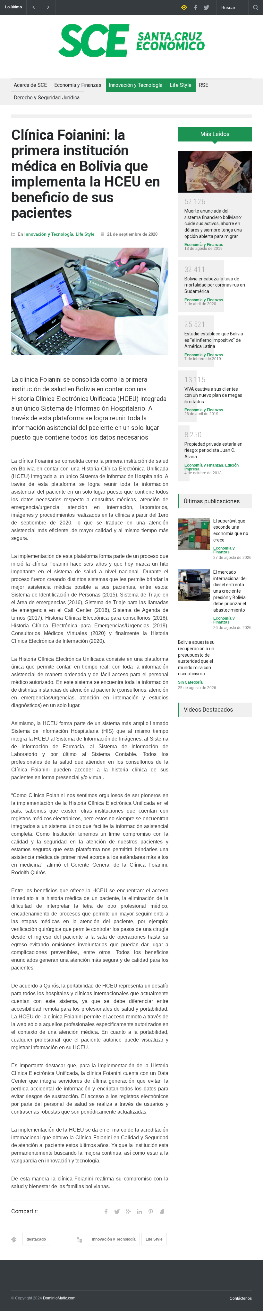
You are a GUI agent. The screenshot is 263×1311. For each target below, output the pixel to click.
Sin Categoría (190, 682)
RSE (203, 85)
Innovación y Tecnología (135, 85)
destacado (36, 1239)
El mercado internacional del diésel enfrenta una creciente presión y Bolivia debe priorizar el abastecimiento (230, 591)
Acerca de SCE (30, 85)
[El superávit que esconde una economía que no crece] (194, 534)
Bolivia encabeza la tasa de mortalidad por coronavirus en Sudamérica (214, 285)
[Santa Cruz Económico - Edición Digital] (131, 54)
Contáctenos (241, 1298)
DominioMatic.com (59, 1298)
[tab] (215, 136)
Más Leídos (215, 134)
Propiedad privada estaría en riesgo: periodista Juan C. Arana (213, 450)
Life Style (180, 85)
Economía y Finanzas (77, 85)
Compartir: (24, 1211)
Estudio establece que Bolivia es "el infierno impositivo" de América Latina (213, 340)
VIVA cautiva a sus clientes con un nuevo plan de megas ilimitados (213, 395)
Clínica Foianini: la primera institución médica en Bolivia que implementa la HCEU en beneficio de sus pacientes (85, 174)
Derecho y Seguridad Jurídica (47, 98)
